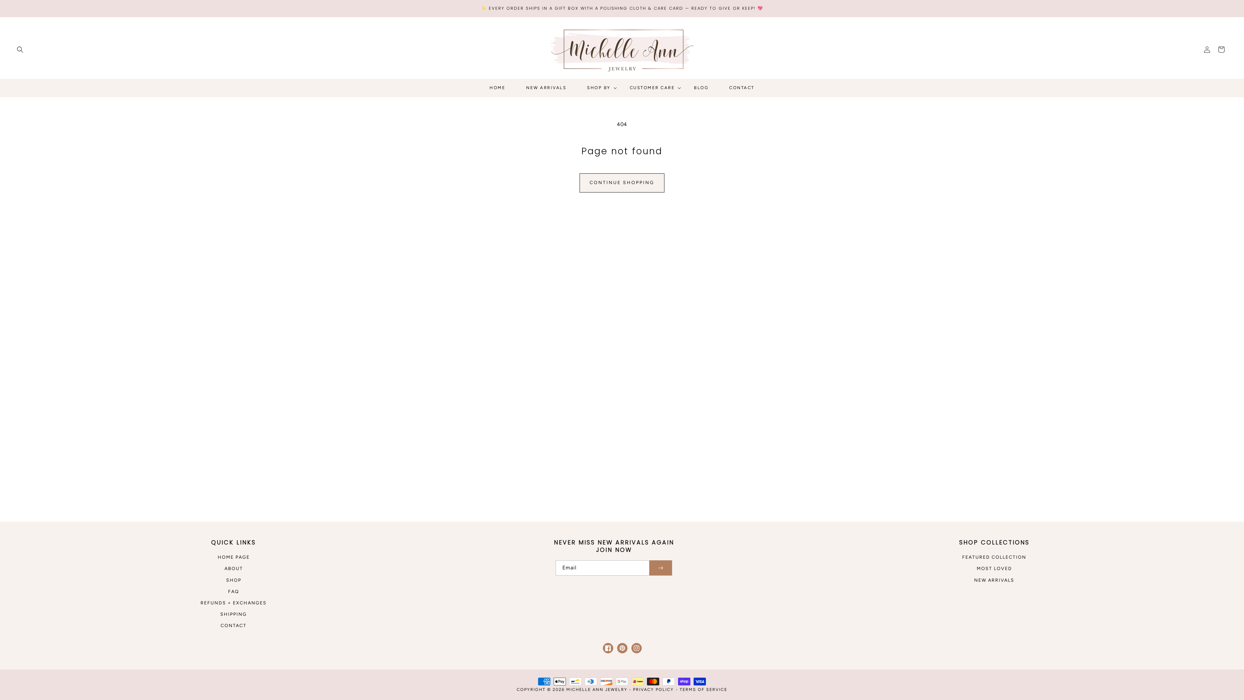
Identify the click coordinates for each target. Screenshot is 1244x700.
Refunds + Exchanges (234, 603)
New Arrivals (994, 580)
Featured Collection (994, 557)
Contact (234, 625)
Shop (233, 580)
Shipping (233, 614)
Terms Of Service (703, 689)
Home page (234, 557)
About (234, 568)
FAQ (233, 591)
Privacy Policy (653, 689)
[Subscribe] (660, 568)
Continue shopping (622, 182)
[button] (20, 49)
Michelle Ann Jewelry (597, 689)
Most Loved (994, 568)
